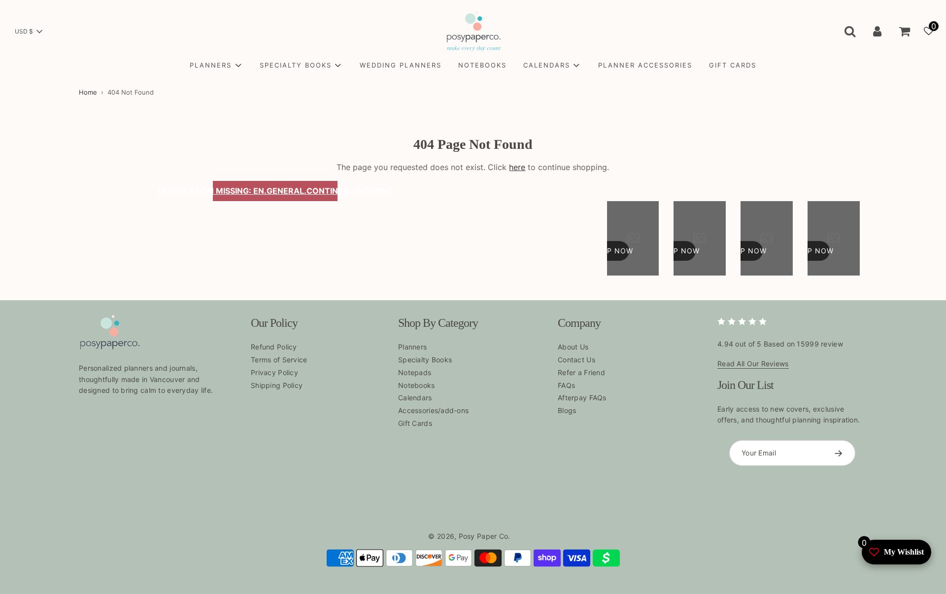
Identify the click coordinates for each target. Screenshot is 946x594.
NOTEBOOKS (482, 65)
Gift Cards (415, 423)
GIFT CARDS (732, 65)
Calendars (415, 397)
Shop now (612, 250)
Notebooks (416, 385)
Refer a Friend (581, 372)
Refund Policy (274, 347)
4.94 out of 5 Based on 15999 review (780, 344)
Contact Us (576, 359)
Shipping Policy (277, 385)
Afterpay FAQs (582, 397)
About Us (573, 347)
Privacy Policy (274, 372)
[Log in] (877, 31)
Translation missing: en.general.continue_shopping (275, 191)
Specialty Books (425, 359)
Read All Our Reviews (753, 363)
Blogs (567, 410)
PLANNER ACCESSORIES (645, 65)
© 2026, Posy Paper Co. (469, 536)
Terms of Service (279, 359)
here (517, 167)
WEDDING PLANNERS (400, 65)
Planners (412, 347)
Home (88, 92)
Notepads (414, 372)
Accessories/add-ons (433, 410)
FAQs (566, 385)
